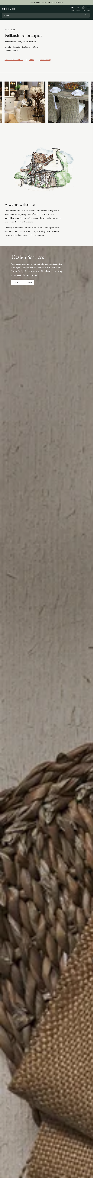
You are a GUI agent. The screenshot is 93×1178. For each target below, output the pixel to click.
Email (31, 59)
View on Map (45, 59)
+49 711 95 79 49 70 (14, 59)
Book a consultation (23, 282)
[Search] (86, 15)
